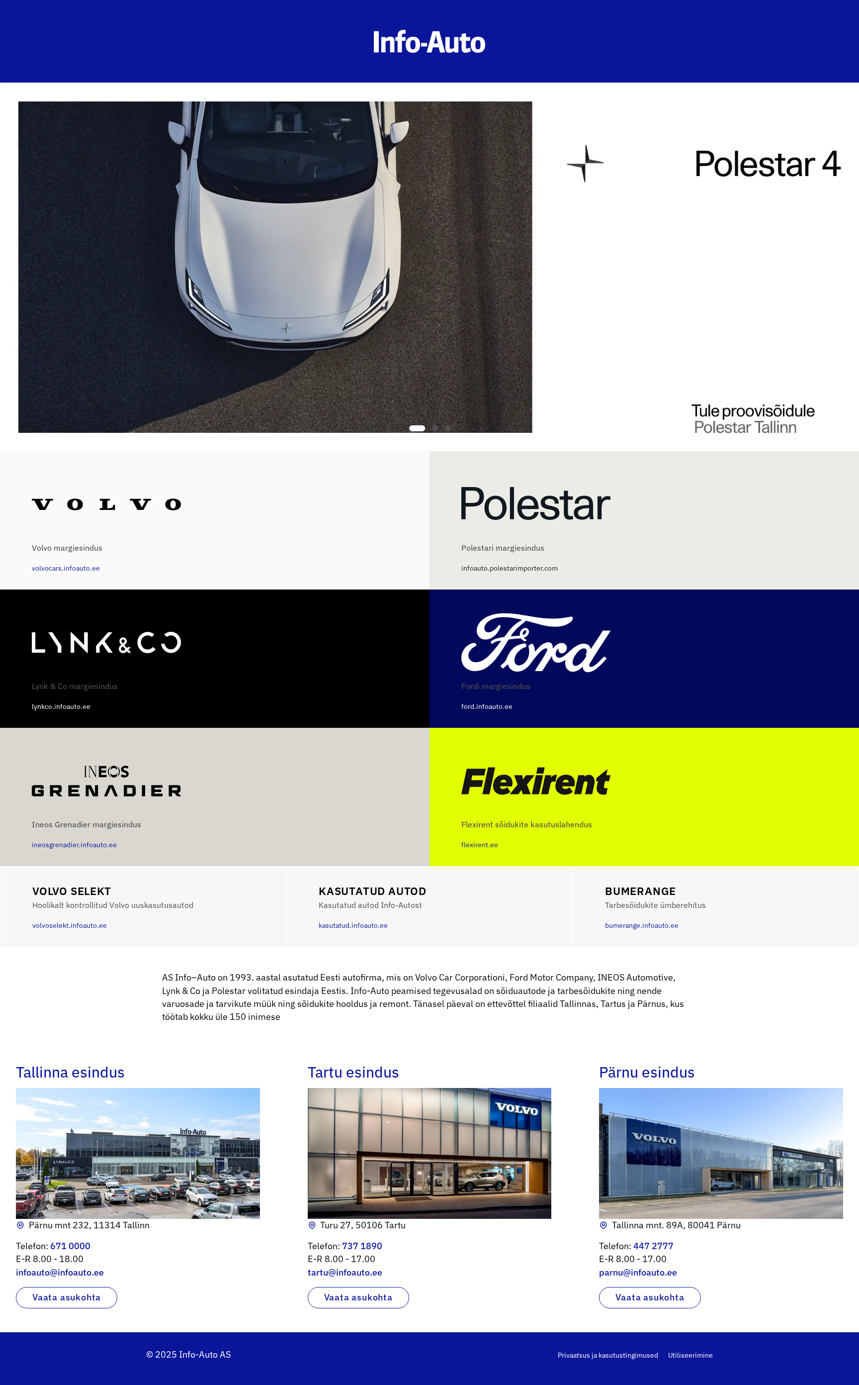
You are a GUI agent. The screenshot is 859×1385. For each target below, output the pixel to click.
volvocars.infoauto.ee (67, 558)
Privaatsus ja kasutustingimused (608, 1355)
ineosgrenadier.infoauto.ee (86, 834)
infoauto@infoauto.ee (60, 1272)
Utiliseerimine (690, 1355)
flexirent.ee (526, 834)
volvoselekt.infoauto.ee (112, 907)
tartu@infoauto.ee (345, 1272)
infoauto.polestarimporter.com (509, 558)
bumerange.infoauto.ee (655, 907)
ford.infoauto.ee (495, 696)
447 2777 (653, 1246)
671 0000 (70, 1246)
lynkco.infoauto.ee (75, 696)
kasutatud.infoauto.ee (373, 907)
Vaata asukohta (66, 1297)
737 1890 (362, 1246)
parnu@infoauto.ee (638, 1272)
